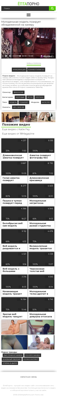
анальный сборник (12, 359)
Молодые (20, 97)
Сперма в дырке (10, 363)
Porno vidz (39, 395)
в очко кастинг (31, 359)
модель (13, 102)
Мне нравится (16, 63)
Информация (19, 70)
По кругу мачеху (32, 355)
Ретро (30, 97)
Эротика (39, 97)
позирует (23, 102)
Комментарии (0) (36, 70)
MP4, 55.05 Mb (18, 107)
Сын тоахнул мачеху (13, 355)
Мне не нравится (22, 63)
